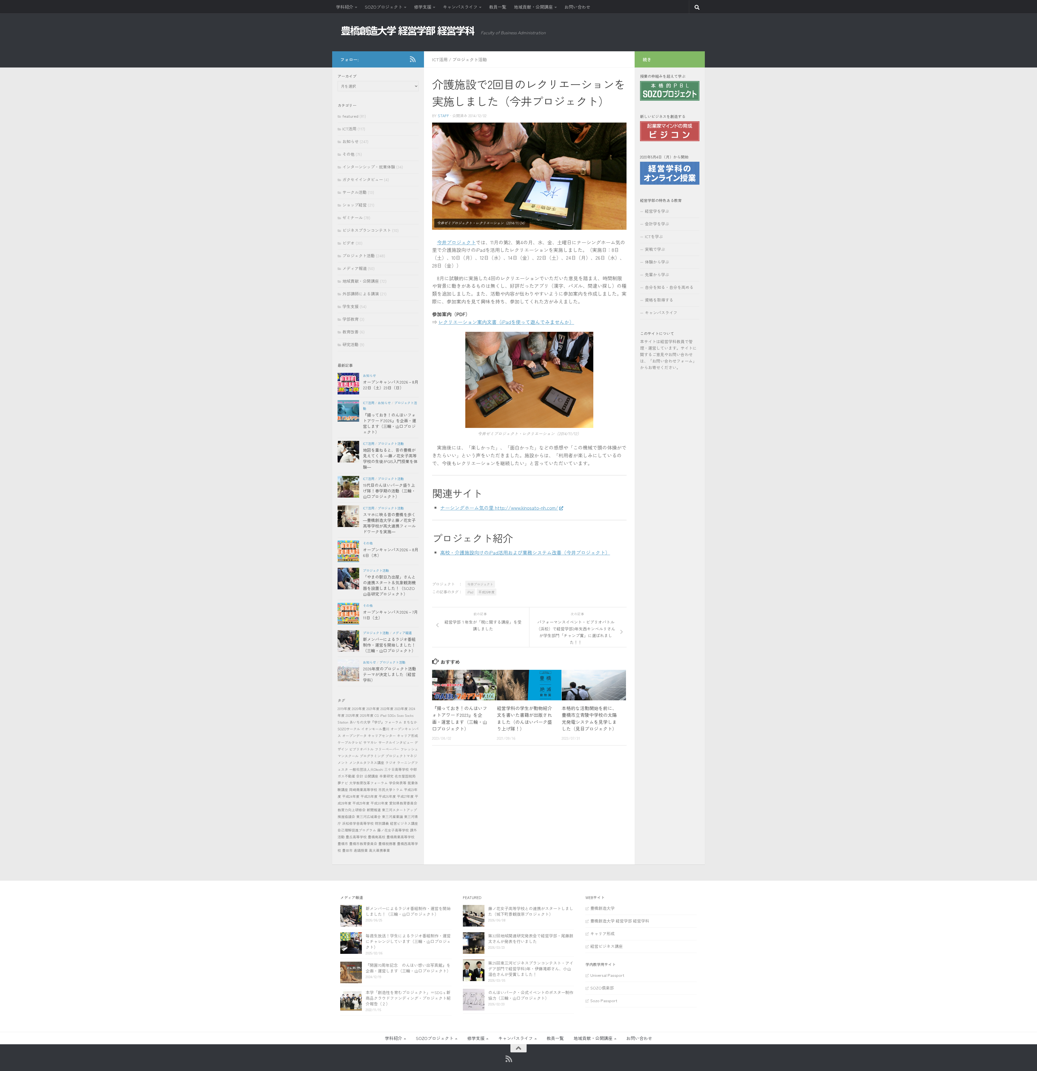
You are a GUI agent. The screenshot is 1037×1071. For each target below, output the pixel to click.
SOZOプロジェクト (383, 7)
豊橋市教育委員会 (363, 843)
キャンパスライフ (460, 7)
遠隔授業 (361, 850)
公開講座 (371, 776)
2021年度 (372, 708)
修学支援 (422, 7)
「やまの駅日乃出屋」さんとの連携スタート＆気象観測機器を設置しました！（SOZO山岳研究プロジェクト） (389, 585)
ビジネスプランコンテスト (366, 230)
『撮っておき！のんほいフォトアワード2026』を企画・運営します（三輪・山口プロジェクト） (389, 423)
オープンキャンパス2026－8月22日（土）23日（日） (390, 384)
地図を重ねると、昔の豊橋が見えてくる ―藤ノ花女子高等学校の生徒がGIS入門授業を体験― (390, 458)
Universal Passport (607, 975)
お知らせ (350, 141)
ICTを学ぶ (654, 236)
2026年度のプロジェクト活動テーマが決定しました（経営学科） (389, 674)
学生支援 (350, 306)
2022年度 (387, 708)
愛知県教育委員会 (403, 803)
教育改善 (350, 332)
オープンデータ (354, 735)
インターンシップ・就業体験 (368, 167)
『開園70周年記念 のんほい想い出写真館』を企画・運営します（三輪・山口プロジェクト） (408, 968)
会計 (359, 776)
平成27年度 (405, 796)
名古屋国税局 (405, 776)
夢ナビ (343, 782)
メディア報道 (354, 268)
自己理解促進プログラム (357, 830)
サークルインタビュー (395, 742)
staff (443, 115)
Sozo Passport (603, 1000)
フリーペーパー (387, 749)
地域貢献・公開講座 (533, 7)
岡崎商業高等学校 (363, 789)
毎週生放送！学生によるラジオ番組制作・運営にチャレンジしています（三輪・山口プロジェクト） (408, 941)
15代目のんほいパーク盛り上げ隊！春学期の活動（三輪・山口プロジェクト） (389, 490)
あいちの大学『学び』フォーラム (375, 722)
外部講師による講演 (360, 293)
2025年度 (352, 715)
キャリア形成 (407, 735)
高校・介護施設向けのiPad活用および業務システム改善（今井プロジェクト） (525, 552)
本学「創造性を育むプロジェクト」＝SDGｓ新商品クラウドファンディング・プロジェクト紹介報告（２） (408, 997)
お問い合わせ (577, 7)
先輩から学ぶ (657, 274)
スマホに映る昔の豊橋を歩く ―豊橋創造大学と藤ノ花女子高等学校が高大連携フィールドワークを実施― (389, 523)
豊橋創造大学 (602, 908)
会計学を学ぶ (657, 224)
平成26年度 (486, 592)
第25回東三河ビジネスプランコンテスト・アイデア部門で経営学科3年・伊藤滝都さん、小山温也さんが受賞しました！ (530, 968)
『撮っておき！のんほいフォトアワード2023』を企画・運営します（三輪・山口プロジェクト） (459, 718)
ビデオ (348, 243)
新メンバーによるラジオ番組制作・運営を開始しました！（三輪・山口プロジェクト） (389, 644)
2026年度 (366, 715)
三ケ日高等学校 (396, 769)
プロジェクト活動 (469, 59)
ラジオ (390, 762)
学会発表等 (397, 782)
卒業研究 (386, 776)
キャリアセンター (382, 735)
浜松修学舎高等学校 (358, 823)
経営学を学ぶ (657, 211)
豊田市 (347, 850)
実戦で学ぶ (655, 249)
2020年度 (358, 708)
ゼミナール (352, 217)
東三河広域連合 (368, 816)
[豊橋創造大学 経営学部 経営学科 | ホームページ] (407, 30)
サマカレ (370, 742)
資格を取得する (659, 300)
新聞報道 (374, 809)
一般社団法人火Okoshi (366, 769)
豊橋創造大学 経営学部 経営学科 (619, 921)
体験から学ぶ (657, 262)
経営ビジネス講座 (404, 823)
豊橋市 (343, 843)
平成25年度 (369, 796)
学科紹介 (344, 7)
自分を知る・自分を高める (669, 287)
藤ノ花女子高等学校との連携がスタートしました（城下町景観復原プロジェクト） (530, 911)
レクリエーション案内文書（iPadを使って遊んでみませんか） (506, 321)
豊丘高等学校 (356, 836)
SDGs (392, 715)
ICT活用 (440, 59)
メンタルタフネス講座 (366, 762)
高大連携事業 (379, 850)
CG (377, 715)
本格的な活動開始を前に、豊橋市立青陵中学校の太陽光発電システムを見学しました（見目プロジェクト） (589, 718)
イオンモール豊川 (375, 728)
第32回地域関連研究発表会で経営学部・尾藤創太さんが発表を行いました (530, 938)
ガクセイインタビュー (362, 179)
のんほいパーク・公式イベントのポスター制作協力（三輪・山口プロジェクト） (530, 995)
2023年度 (401, 708)
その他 (348, 154)
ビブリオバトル (361, 749)
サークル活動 (354, 192)
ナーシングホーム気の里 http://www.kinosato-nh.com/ (499, 507)
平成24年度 (350, 796)
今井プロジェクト (456, 242)
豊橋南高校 (376, 836)
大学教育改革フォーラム (368, 782)
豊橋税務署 (387, 843)
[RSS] (412, 59)
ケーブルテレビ (350, 742)
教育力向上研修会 (352, 809)
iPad (470, 592)
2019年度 (344, 708)
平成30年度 (379, 803)
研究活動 (350, 344)
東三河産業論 (392, 816)
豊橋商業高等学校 (400, 836)
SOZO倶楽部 (602, 988)
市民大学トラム (390, 789)
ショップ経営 (354, 205)
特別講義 (382, 823)
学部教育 (350, 319)
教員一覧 (497, 7)
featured (350, 116)
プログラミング (372, 755)
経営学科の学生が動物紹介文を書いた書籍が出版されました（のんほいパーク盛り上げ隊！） (524, 718)
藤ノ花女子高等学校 (393, 830)
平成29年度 (360, 803)
